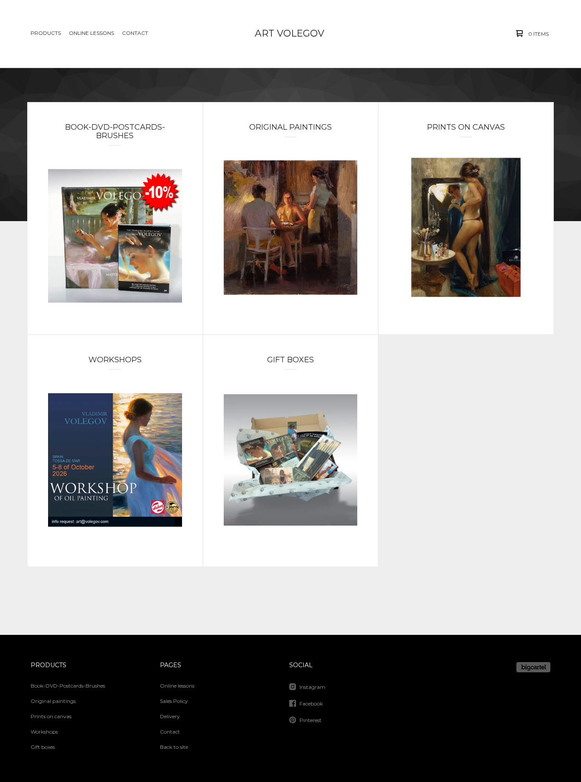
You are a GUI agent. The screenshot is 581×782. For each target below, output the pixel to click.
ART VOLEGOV (289, 33)
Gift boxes (43, 747)
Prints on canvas (51, 716)
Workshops (44, 731)
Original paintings (53, 701)
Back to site (174, 747)
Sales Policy (174, 701)
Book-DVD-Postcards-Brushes (68, 685)
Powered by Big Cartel (533, 667)
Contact (135, 33)
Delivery (170, 716)
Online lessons (91, 33)
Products (46, 33)
